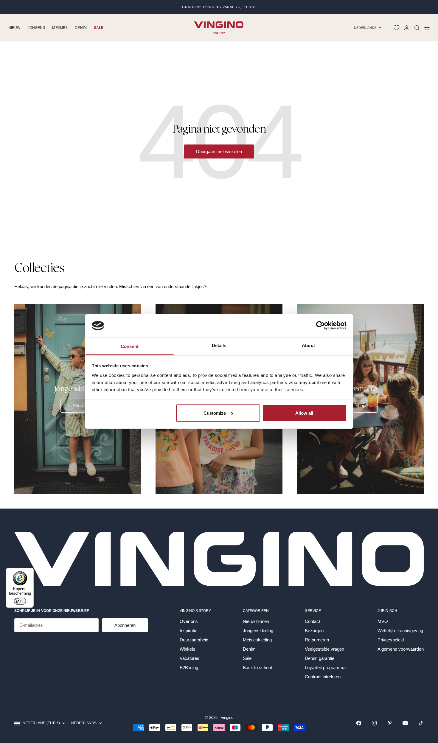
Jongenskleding (258, 630)
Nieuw (14, 28)
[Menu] (30, 571)
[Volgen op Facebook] (359, 723)
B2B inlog (189, 667)
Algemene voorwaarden (401, 649)
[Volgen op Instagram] (374, 723)
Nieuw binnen (256, 621)
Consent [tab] (130, 346)
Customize (215, 413)
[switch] (20, 601)
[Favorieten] (396, 27)
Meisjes (60, 28)
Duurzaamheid (194, 639)
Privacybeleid (391, 639)
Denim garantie (319, 658)
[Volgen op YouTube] (405, 723)
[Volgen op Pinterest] (390, 723)
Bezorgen (314, 630)
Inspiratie (188, 630)
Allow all (304, 413)
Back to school (257, 667)
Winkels (187, 649)
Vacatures (189, 658)
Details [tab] (219, 345)
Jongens (36, 28)
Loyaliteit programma (325, 667)
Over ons (189, 621)
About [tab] (308, 345)
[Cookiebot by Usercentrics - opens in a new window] (320, 325)
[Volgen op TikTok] (421, 723)
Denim (81, 28)
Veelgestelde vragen (324, 649)
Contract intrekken (323, 676)
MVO (383, 621)
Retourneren (317, 639)
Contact (312, 621)
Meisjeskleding (257, 639)
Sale (98, 28)
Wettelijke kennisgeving (400, 630)
